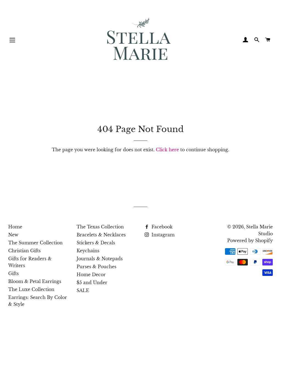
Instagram (162, 234)
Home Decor (91, 274)
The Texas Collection (100, 227)
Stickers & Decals (96, 242)
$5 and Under (92, 282)
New (13, 234)
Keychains (88, 250)
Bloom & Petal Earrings (34, 281)
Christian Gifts (24, 250)
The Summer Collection (35, 242)
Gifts (13, 273)
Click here (167, 149)
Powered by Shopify (250, 240)
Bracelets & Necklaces (101, 234)
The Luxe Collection (31, 289)
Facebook (161, 227)
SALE (83, 290)
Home (15, 227)
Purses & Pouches (96, 266)
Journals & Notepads (100, 258)
